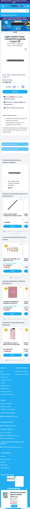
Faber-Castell (11, 75)
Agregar (15, 91)
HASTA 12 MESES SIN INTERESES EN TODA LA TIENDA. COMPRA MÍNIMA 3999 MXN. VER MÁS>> (15, 18)
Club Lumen (4, 377)
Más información (9, 99)
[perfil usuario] (24, 6)
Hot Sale (3, 456)
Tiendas (3, 383)
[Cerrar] (29, 18)
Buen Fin (3, 462)
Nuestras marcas (6, 386)
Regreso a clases (5, 459)
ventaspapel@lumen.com (10, 416)
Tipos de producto (6, 391)
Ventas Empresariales (7, 394)
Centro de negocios (8, 438)
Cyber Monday (5, 468)
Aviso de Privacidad (6, 404)
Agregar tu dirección (10, 15)
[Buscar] (26, 10)
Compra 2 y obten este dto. (10, 263)
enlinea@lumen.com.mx (9, 426)
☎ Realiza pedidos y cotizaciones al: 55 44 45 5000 (14, 1)
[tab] (4, 231)
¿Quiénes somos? (6, 380)
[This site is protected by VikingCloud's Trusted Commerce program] (19, 481)
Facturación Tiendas (21, 371)
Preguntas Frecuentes (22, 374)
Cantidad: (8, 87)
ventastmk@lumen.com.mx (10, 435)
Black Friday (4, 465)
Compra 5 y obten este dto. (10, 306)
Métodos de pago (6, 406)
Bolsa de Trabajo (5, 374)
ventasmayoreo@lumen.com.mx (12, 447)
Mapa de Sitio (4, 388)
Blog (2, 371)
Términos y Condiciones (8, 409)
